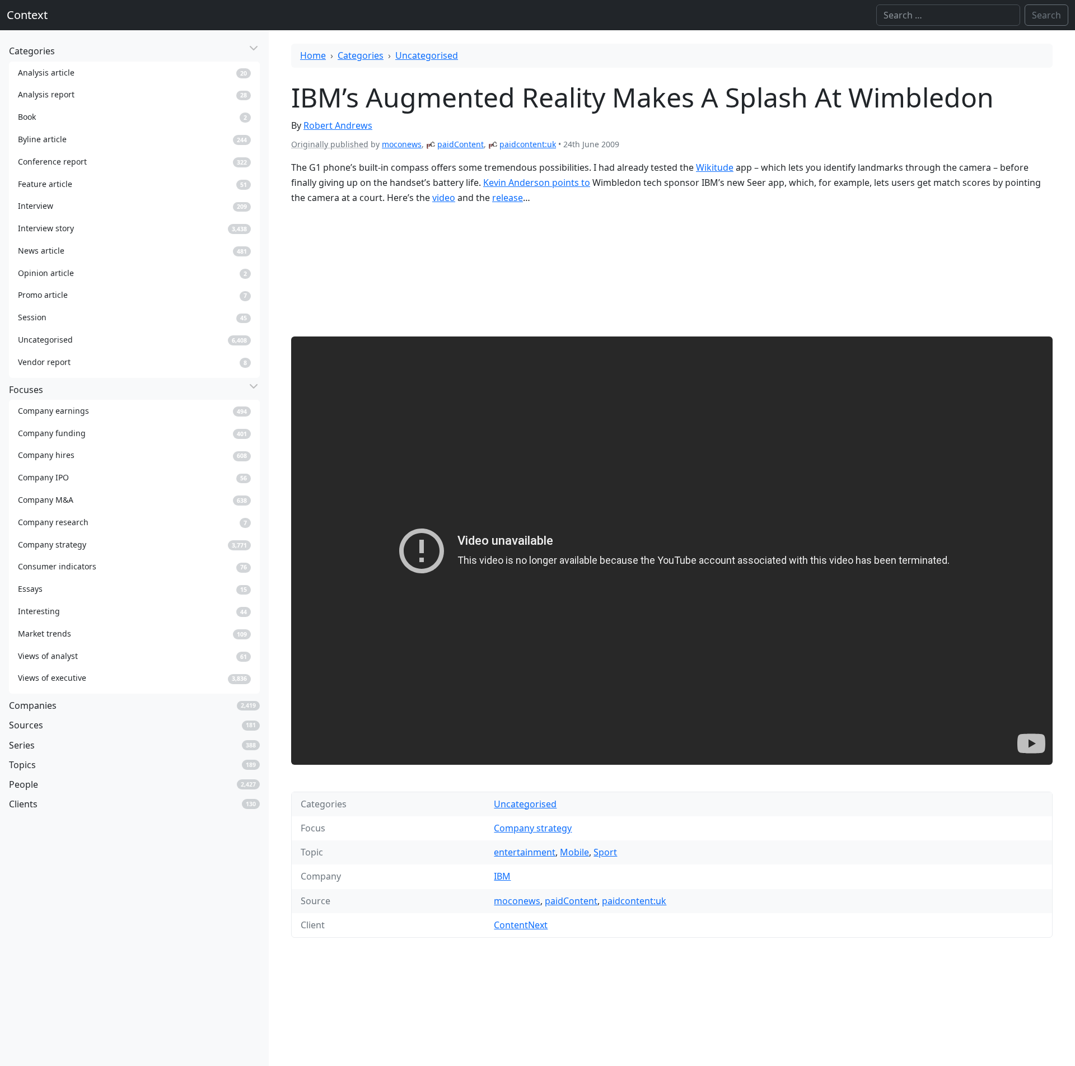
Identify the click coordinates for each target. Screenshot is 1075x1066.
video (443, 197)
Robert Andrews (337, 125)
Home (313, 55)
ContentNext (521, 925)
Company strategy (533, 828)
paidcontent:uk (527, 144)
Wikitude (714, 167)
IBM (502, 876)
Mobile (574, 852)
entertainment (524, 852)
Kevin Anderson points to (536, 182)
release (507, 197)
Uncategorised (426, 55)
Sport (605, 852)
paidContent (460, 144)
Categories (361, 55)
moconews (402, 144)
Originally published (329, 144)
